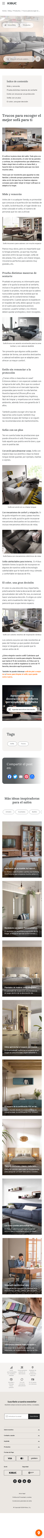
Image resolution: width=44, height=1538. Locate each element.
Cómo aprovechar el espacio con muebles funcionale (21, 1047)
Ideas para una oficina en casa (17, 1285)
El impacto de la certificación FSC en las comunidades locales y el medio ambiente (21, 1107)
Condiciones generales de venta (22, 1501)
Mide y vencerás (13, 86)
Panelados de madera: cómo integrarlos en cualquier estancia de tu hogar (22, 988)
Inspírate (6, 1441)
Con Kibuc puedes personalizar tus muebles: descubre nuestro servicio (19, 1226)
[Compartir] (31, 776)
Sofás (12, 744)
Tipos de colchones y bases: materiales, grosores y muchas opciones (21, 1166)
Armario (8, 812)
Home (4, 11)
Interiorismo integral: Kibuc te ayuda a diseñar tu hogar (20, 1345)
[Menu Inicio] (3, 3)
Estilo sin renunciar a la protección (21, 94)
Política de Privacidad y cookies (22, 1497)
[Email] (20, 776)
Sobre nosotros (8, 1430)
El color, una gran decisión (17, 102)
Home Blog (12, 25)
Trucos (23, 744)
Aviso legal (22, 1493)
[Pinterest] (26, 776)
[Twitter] (14, 776)
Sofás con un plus (14, 98)
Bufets (34, 812)
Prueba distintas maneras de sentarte (22, 90)
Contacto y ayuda (9, 1435)
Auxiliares (21, 812)
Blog (10, 11)
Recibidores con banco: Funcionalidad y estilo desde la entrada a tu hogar (20, 928)
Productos (17, 11)
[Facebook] (9, 776)
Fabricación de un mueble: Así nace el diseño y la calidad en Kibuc (20, 869)
